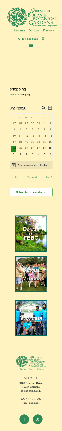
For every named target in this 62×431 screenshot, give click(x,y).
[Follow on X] (38, 419)
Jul (16, 177)
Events (13, 94)
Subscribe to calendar (29, 192)
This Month (32, 177)
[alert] (31, 165)
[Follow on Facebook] (24, 419)
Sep (48, 177)
